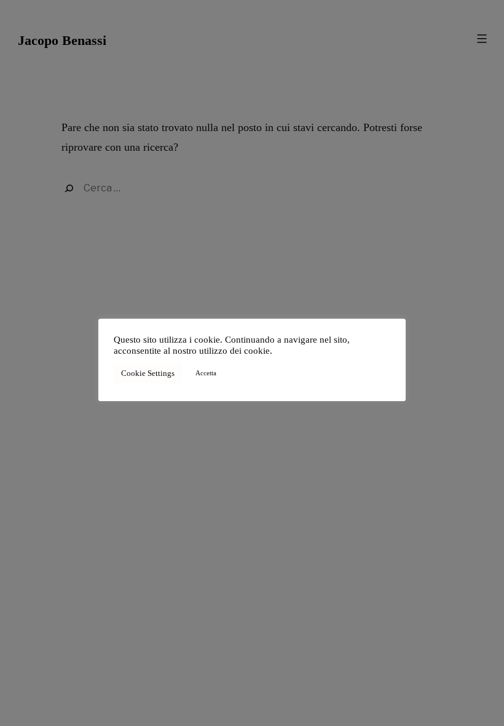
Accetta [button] (205, 373)
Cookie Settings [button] (148, 373)
